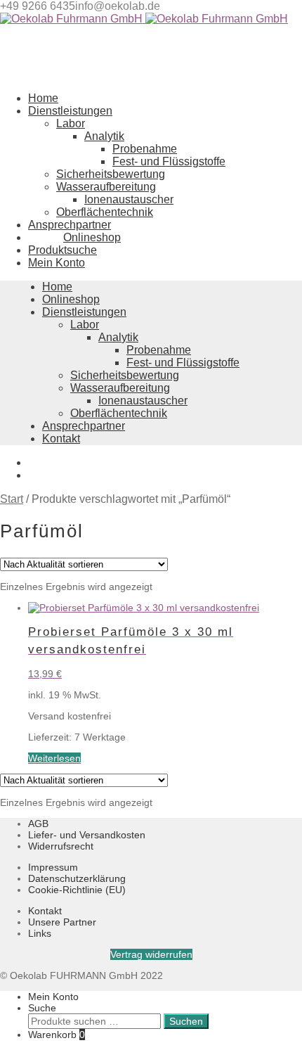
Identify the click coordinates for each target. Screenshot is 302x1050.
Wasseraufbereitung (106, 187)
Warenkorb (56, 1034)
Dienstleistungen (84, 312)
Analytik (104, 136)
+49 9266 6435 (37, 6)
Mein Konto (53, 996)
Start (11, 499)
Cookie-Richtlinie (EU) (77, 889)
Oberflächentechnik (104, 212)
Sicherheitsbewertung (110, 174)
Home (57, 287)
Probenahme (144, 149)
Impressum (53, 867)
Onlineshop (71, 299)
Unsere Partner (62, 922)
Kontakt (61, 438)
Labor (70, 123)
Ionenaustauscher (128, 199)
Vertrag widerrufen (151, 954)
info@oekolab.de (117, 6)
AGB (38, 823)
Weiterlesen (54, 758)
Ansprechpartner (83, 426)
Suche (42, 1007)
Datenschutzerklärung (77, 878)
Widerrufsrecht (60, 846)
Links (39, 933)
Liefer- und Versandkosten (86, 834)
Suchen (186, 1021)
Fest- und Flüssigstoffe (168, 161)
